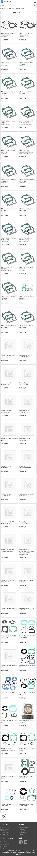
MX (5, 8)
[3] (4, 815)
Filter (18, 12)
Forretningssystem (7, 852)
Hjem (1, 8)
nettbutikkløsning (19, 852)
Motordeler (10, 8)
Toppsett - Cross (19, 8)
